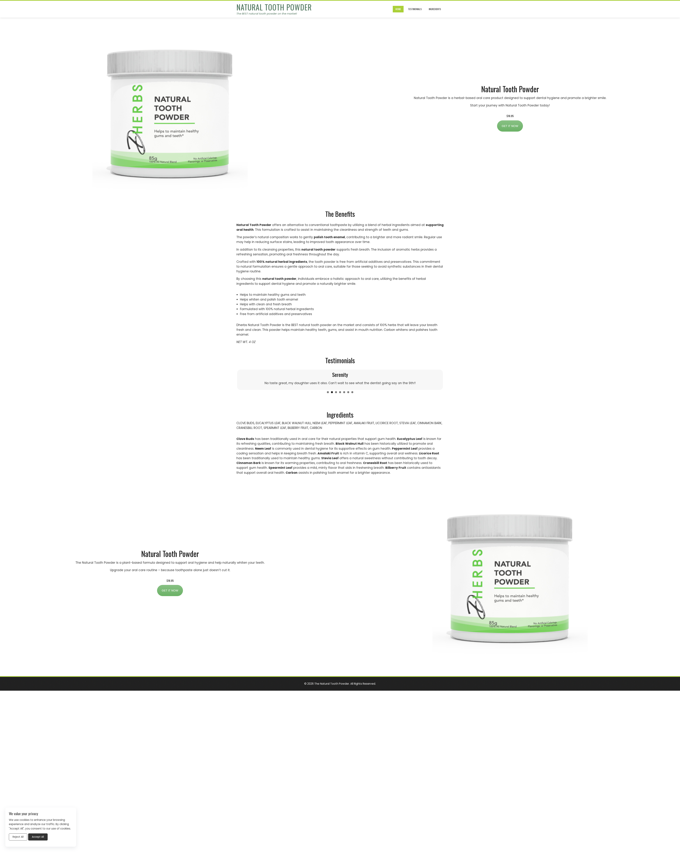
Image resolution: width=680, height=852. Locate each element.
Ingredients (435, 9)
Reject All (18, 837)
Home (398, 9)
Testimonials (415, 9)
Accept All (38, 837)
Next (448, 383)
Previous (231, 383)
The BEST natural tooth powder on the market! (266, 13)
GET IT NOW (510, 126)
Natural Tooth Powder (274, 7)
